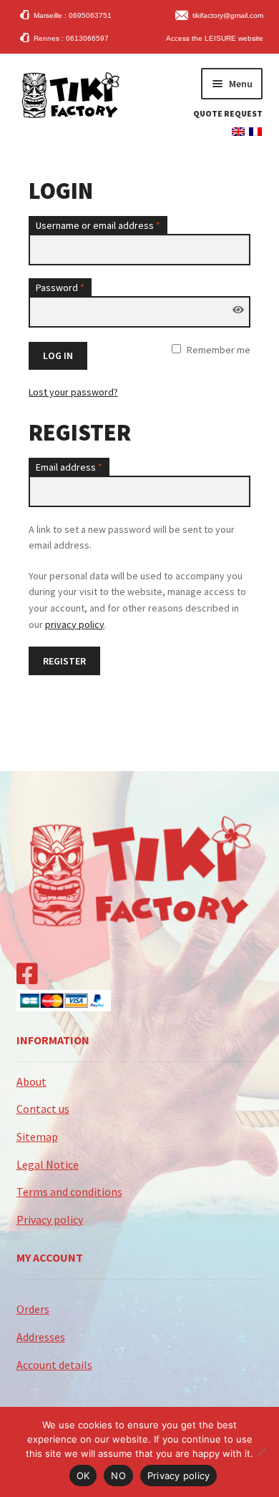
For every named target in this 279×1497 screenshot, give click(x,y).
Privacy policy (49, 1219)
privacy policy (74, 624)
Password (60, 287)
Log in (58, 355)
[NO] (261, 1452)
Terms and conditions (69, 1191)
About (31, 1081)
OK (83, 1475)
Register (64, 660)
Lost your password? (73, 392)
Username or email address (98, 225)
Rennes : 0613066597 (71, 38)
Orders (32, 1309)
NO (118, 1475)
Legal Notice (47, 1164)
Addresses (40, 1337)
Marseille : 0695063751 (73, 15)
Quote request (228, 113)
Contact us (42, 1108)
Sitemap (37, 1136)
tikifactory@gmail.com (227, 15)
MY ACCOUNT (49, 1257)
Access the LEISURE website (214, 38)
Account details (54, 1365)
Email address (69, 467)
